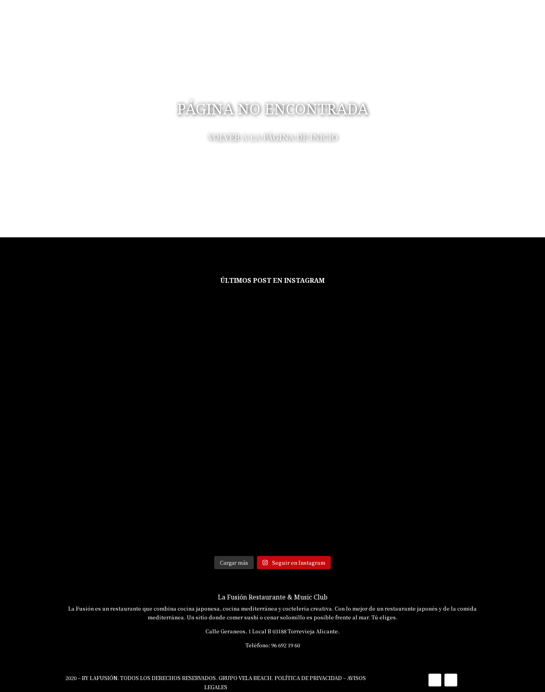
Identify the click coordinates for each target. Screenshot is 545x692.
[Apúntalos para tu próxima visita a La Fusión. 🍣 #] (318, 487)
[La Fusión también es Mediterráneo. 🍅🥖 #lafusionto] (43, 487)
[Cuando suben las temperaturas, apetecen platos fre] (409, 492)
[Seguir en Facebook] (434, 680)
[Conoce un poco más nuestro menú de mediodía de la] (318, 338)
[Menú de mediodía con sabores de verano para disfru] (227, 338)
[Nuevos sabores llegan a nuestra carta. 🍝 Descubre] (501, 505)
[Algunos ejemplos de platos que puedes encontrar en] (43, 351)
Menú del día (395, 18)
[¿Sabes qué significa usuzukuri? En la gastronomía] (501, 382)
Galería (434, 18)
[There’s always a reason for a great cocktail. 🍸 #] (227, 487)
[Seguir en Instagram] (450, 680)
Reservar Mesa (311, 18)
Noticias (466, 18)
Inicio (272, 18)
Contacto (499, 18)
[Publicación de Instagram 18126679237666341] (409, 316)
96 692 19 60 (285, 645)
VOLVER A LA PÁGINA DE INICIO (273, 137)
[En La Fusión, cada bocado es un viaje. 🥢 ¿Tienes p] (135, 333)
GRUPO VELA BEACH (245, 678)
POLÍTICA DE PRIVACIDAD (308, 678)
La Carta (354, 18)
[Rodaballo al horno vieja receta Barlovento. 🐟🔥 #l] (135, 487)
